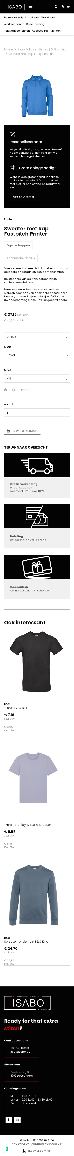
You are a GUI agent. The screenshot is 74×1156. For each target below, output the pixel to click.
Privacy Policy (20, 1143)
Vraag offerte (24, 197)
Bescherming (35, 24)
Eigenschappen (18, 245)
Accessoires (40, 31)
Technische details (21, 258)
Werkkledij (48, 17)
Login (56, 6)
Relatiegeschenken (17, 31)
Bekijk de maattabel (22, 390)
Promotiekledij (13, 17)
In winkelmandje (25, 431)
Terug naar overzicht (26, 447)
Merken (56, 31)
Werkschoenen (14, 24)
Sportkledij (32, 17)
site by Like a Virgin (39, 1150)
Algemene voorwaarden (46, 1143)
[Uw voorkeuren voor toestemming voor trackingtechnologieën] (7, 1149)
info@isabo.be (20, 1052)
